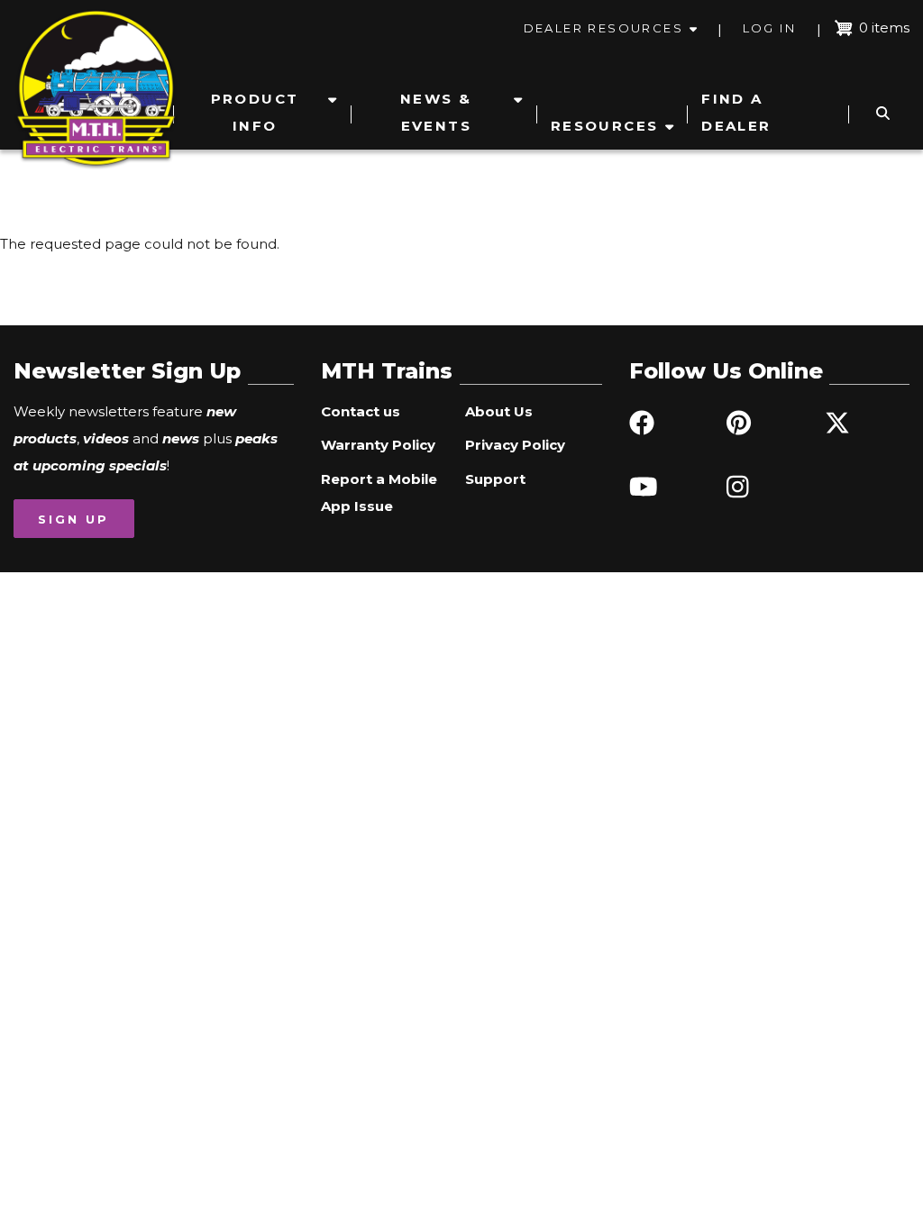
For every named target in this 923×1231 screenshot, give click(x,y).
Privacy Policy (515, 444)
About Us (499, 411)
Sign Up (73, 519)
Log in (769, 28)
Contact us (360, 411)
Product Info (255, 112)
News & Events (435, 112)
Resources (605, 125)
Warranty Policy (378, 444)
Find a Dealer (736, 112)
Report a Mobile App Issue (379, 492)
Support (495, 479)
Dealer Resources (603, 28)
